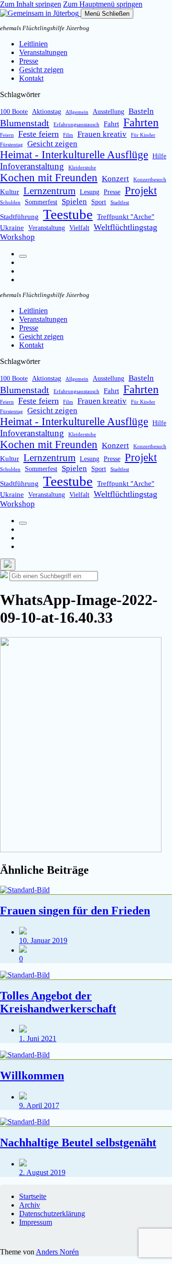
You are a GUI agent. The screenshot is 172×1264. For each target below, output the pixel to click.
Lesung (89, 192)
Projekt (141, 190)
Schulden (10, 202)
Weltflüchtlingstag (125, 227)
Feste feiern (38, 134)
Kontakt (31, 78)
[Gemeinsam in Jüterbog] (40, 13)
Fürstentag (11, 144)
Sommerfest (41, 202)
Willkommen (32, 1075)
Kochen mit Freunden (48, 178)
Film (68, 135)
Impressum (35, 1222)
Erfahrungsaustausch (76, 124)
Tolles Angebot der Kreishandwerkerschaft (58, 1002)
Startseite (32, 1196)
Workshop (17, 237)
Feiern (7, 135)
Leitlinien (33, 44)
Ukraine (12, 227)
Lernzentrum (49, 191)
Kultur (9, 191)
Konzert (115, 178)
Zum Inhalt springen (30, 4)
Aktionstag (46, 111)
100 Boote (14, 111)
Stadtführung (19, 216)
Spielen (74, 201)
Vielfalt (79, 227)
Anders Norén (57, 1252)
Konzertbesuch (149, 179)
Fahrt (111, 124)
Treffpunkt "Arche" (125, 216)
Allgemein (76, 112)
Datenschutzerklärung (52, 1213)
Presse (28, 61)
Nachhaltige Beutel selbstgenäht (78, 1142)
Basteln (141, 111)
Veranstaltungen (43, 52)
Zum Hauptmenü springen (102, 4)
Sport (98, 202)
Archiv (29, 1205)
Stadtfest (119, 202)
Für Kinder (143, 135)
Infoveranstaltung (32, 166)
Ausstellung (108, 111)
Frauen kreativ (102, 134)
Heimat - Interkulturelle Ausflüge (74, 155)
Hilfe (159, 156)
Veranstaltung (46, 227)
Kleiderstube (82, 167)
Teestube (68, 214)
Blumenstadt (24, 123)
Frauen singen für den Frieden (75, 910)
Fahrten (141, 122)
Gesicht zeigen (41, 70)
